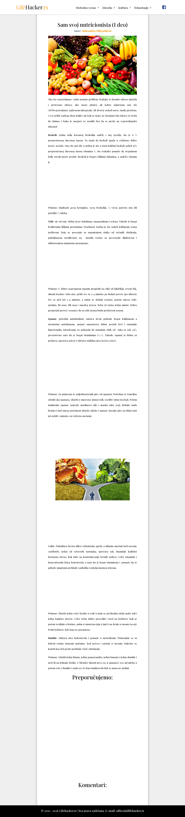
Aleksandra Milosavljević (96, 31)
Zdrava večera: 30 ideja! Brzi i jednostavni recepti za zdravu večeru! (92, 747)
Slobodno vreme (86, 8)
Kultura (123, 8)
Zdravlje (107, 8)
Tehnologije (141, 8)
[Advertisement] (92, 186)
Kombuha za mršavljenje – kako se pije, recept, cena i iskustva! (92, 765)
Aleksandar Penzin (94, 771)
